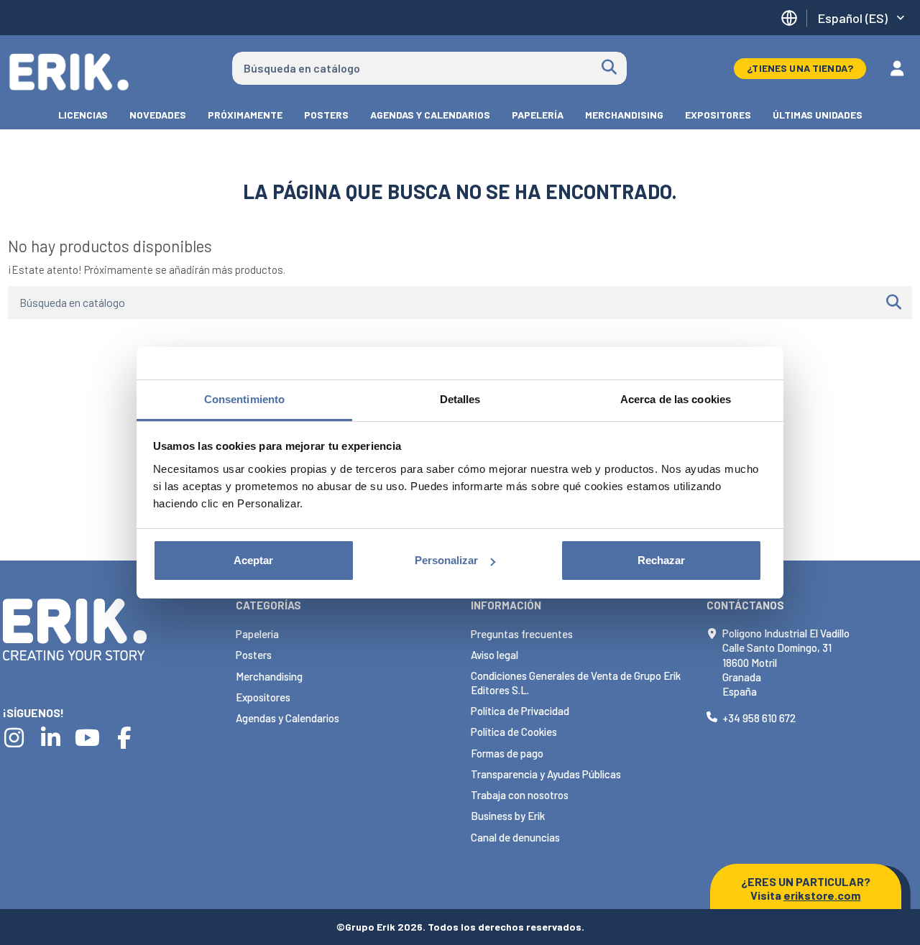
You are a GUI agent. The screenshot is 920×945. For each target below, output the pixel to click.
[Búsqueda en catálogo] (609, 68)
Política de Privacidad (520, 710)
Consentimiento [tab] (244, 399)
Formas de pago (507, 753)
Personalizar (446, 560)
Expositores (263, 697)
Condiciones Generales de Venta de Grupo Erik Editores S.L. (576, 682)
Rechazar (661, 560)
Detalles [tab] (460, 399)
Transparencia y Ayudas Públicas (546, 773)
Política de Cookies (514, 731)
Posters (254, 654)
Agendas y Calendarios (287, 717)
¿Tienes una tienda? (800, 68)
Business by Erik (508, 815)
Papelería (257, 633)
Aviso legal (494, 654)
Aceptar (253, 560)
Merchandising (269, 676)
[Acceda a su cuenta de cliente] (897, 68)
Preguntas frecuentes (522, 633)
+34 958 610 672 (759, 717)
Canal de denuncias (515, 837)
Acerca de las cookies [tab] (675, 399)
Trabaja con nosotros (520, 794)
